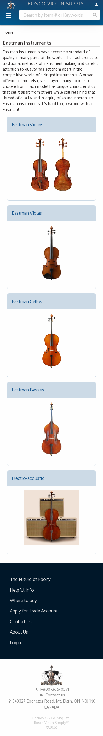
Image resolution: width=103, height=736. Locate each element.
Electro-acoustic (28, 478)
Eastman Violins (27, 124)
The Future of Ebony (30, 579)
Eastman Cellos (27, 301)
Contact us (54, 694)
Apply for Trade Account (34, 611)
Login (15, 642)
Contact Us (21, 621)
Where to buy (23, 600)
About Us (19, 632)
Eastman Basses (28, 390)
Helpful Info (22, 590)
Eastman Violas (27, 213)
